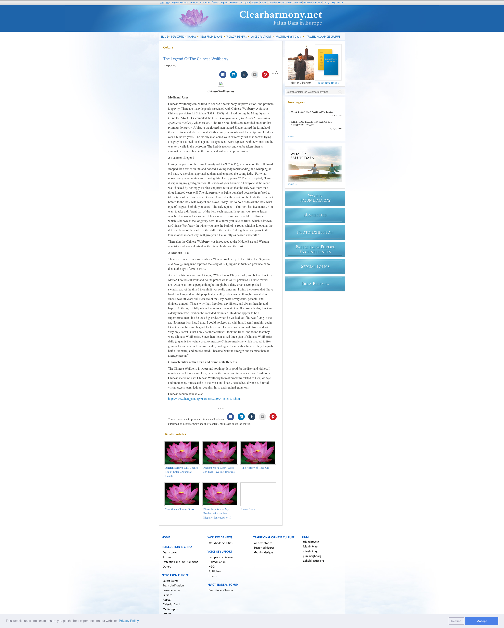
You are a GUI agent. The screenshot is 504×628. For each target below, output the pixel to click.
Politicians (214, 571)
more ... (292, 136)
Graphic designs (263, 552)
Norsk (281, 2)
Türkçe (326, 2)
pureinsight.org (312, 556)
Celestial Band (171, 604)
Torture (167, 557)
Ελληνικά (245, 2)
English (175, 2)
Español (224, 2)
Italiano (263, 2)
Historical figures (264, 547)
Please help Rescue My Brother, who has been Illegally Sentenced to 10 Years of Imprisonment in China (217, 517)
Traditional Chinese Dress (179, 509)
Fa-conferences (171, 590)
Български (205, 2)
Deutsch (184, 2)
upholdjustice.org (313, 560)
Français (194, 2)
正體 (162, 3)
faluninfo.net (310, 546)
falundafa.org (311, 541)
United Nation (217, 561)
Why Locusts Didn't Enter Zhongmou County (181, 472)
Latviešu (273, 2)
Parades (167, 594)
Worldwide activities (220, 543)
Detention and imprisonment (180, 561)
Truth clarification (173, 585)
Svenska (317, 2)
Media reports (171, 609)
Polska (289, 2)
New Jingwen (296, 102)
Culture (168, 47)
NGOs (212, 566)
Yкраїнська (337, 2)
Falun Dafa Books (328, 82)
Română (298, 2)
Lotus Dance (248, 509)
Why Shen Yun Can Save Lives (312, 111)
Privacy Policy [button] (129, 620)
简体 (168, 3)
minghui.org (310, 551)
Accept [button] (482, 620)
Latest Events (170, 580)
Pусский (307, 2)
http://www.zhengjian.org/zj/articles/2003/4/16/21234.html (204, 398)
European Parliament (221, 557)
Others (167, 566)
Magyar (255, 2)
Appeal (167, 599)
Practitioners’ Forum (220, 590)
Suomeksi (234, 2)
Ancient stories (263, 543)
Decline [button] (456, 620)
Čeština (215, 2)
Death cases (170, 552)
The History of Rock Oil (255, 467)
